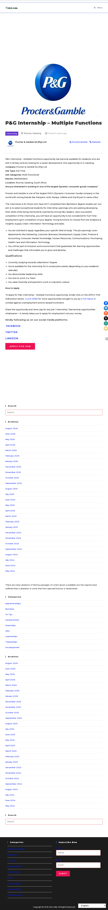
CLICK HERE (31, 299)
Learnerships (11, 636)
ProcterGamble (79, 142)
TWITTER (11, 332)
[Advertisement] (54, 34)
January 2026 (11, 461)
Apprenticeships (13, 603)
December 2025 (13, 467)
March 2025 (11, 516)
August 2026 (11, 428)
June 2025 (10, 500)
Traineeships (11, 642)
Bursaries (9, 609)
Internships (10, 625)
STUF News (87, 299)
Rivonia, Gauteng (32, 133)
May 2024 (10, 571)
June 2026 (10, 434)
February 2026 (12, 456)
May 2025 (10, 505)
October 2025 (12, 478)
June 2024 (10, 565)
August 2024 (11, 554)
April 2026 (10, 445)
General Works (12, 620)
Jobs (7, 631)
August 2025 (11, 489)
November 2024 (13, 538)
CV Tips (9, 614)
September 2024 (13, 549)
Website (96, 142)
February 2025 (12, 521)
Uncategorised (12, 647)
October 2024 (12, 543)
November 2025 (13, 472)
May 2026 (10, 439)
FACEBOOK (13, 326)
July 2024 (9, 560)
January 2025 (11, 527)
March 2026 (11, 450)
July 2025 (9, 494)
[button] (106, 303)
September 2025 (13, 483)
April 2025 (10, 510)
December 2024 (13, 532)
